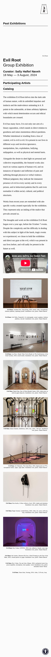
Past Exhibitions (14, 23)
